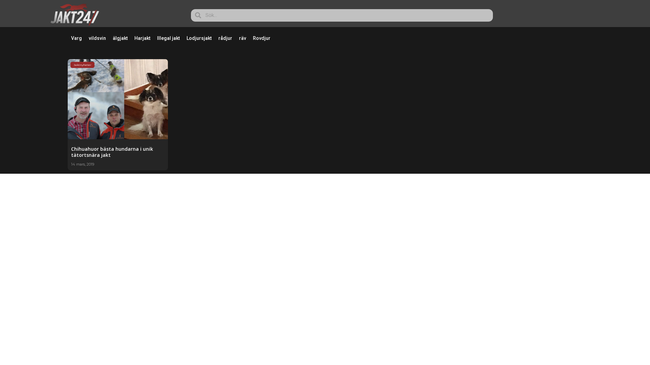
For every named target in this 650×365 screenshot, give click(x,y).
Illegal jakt (168, 38)
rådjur (225, 38)
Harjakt (142, 38)
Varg (76, 38)
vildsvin (97, 38)
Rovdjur (261, 38)
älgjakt (120, 38)
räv (242, 38)
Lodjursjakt (199, 38)
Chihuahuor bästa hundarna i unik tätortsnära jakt (112, 152)
